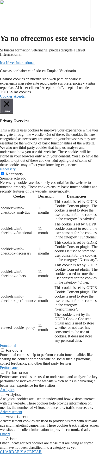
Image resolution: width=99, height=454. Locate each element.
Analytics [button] (7, 390)
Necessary (14, 174)
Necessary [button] (8, 169)
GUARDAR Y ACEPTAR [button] (21, 452)
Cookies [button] (6, 96)
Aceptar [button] (20, 96)
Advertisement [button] (11, 412)
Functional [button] (8, 345)
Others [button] (5, 434)
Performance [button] (9, 368)
